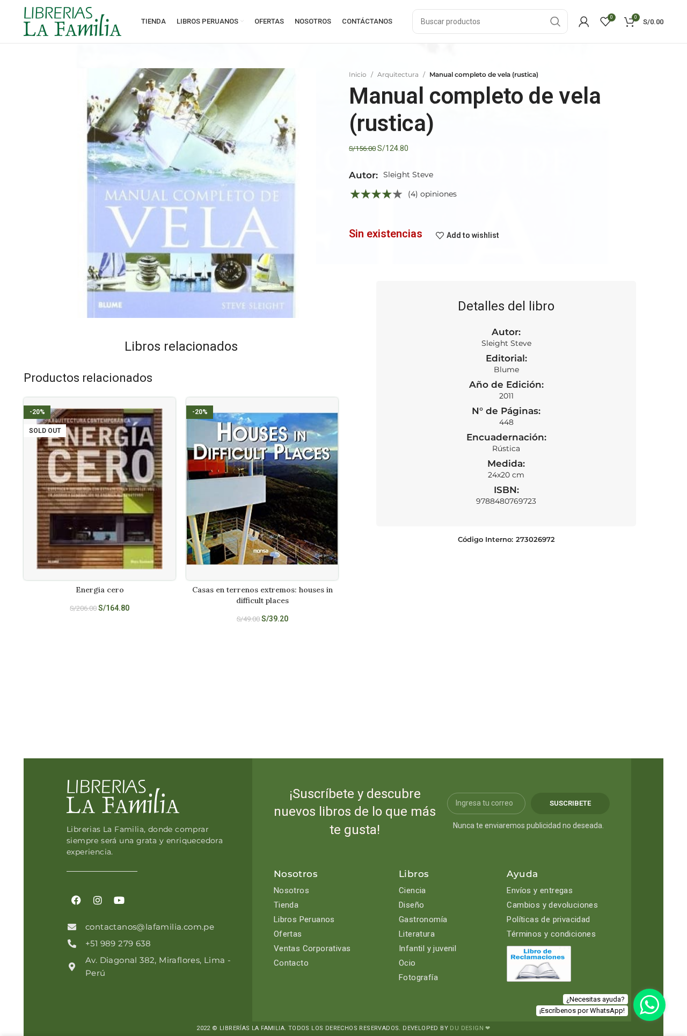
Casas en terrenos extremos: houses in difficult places (262, 595)
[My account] (584, 21)
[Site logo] (72, 21)
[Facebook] (76, 900)
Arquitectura (398, 74)
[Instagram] (97, 900)
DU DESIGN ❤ (470, 1028)
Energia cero (100, 590)
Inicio (358, 74)
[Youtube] (119, 900)
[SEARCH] (555, 21)
